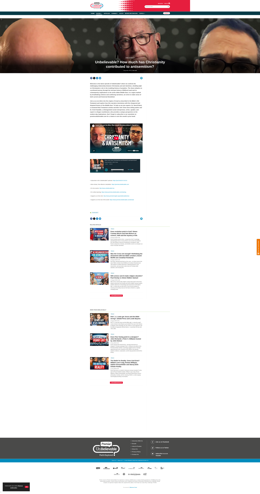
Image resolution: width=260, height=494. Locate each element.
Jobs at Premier (137, 446)
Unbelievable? (130, 57)
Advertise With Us (137, 441)
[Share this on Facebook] (91, 78)
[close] (142, 75)
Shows (112, 228)
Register (160, 3)
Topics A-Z (114, 460)
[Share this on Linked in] (97, 78)
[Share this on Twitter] (94, 78)
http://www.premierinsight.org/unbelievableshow (116, 196)
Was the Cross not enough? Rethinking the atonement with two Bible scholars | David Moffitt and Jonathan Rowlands (126, 256)
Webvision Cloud (133, 487)
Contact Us (135, 454)
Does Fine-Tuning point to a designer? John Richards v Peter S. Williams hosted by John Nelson (125, 339)
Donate (134, 443)
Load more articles (116, 295)
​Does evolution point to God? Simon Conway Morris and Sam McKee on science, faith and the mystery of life (123, 233)
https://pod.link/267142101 (120, 180)
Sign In (166, 3)
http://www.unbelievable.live (106, 188)
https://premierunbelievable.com (120, 184)
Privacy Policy (136, 451)
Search (168, 7)
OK (26, 486)
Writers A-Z (120, 460)
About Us (135, 449)
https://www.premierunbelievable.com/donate (122, 199)
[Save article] (141, 78)
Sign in (124, 75)
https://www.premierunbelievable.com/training (114, 192)
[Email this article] (100, 78)
